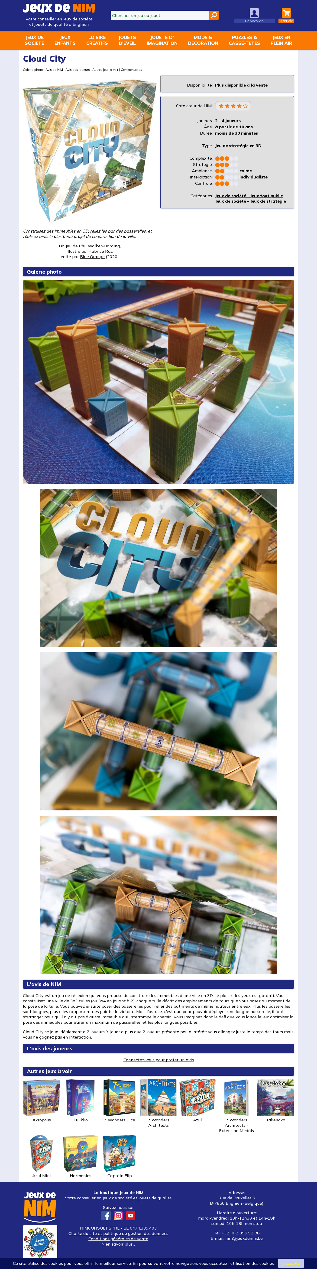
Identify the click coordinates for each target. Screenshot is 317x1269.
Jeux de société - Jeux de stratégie (250, 201)
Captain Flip (119, 1175)
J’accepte (291, 1263)
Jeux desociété (34, 40)
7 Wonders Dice (119, 1120)
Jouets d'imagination (162, 40)
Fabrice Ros (100, 251)
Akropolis (41, 1120)
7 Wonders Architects (158, 1122)
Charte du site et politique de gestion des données (118, 1233)
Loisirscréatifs (97, 40)
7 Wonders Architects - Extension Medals (236, 1125)
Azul (197, 1120)
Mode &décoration (203, 40)
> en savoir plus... (118, 1244)
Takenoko (275, 1120)
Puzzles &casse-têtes (244, 40)
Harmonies (80, 1175)
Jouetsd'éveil (127, 40)
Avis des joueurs (77, 69)
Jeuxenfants (65, 40)
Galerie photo (33, 69)
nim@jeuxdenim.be (244, 1238)
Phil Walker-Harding (99, 246)
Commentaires (131, 69)
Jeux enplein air (281, 40)
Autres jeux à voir (105, 69)
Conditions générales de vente (118, 1238)
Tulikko (80, 1120)
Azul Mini (41, 1175)
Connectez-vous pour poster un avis (158, 1059)
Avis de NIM (54, 69)
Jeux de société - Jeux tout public (249, 195)
